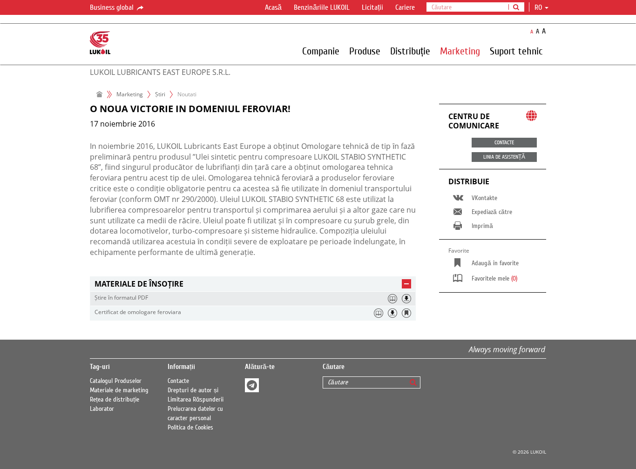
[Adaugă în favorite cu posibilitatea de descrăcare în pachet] (406, 313)
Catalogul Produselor (116, 381)
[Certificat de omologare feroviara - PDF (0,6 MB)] (392, 313)
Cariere (405, 7)
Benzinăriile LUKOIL (322, 7)
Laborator (102, 409)
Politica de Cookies (190, 427)
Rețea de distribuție (114, 399)
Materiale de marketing (119, 390)
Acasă (273, 7)
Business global (112, 7)
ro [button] (539, 7)
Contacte (178, 381)
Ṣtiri (160, 94)
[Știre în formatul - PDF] (406, 298)
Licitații (372, 7)
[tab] (252, 284)
